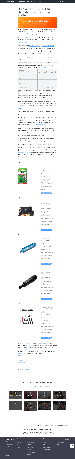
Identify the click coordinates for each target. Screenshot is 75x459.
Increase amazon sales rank (23, 367)
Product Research (48, 45)
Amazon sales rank (29, 31)
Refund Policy (29, 444)
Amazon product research (22, 360)
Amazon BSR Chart (50, 140)
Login (63, 1)
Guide (44, 440)
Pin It (50, 422)
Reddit (33, 422)
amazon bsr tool (46, 67)
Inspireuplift (36, 157)
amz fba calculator (22, 42)
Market (31, 1)
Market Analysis (34, 45)
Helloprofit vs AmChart (22, 355)
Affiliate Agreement (30, 442)
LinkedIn (46, 422)
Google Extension (30, 454)
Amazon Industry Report (47, 449)
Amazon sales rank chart (25, 152)
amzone (20, 108)
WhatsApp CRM (60, 440)
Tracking (18, 447)
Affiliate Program (30, 440)
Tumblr (36, 422)
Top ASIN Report (46, 445)
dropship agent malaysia (28, 369)
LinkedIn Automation (60, 442)
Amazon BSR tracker (22, 357)
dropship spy (24, 349)
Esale (58, 444)
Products (19, 1)
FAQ (28, 450)
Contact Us (29, 449)
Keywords (19, 442)
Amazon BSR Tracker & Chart (32, 37)
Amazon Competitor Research (32, 455)
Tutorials (44, 442)
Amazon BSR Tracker (29, 345)
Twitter (29, 422)
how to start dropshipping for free (39, 124)
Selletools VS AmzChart (22, 362)
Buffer (43, 422)
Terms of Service (30, 447)
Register (66, 1)
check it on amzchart (46, 193)
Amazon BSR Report (46, 447)
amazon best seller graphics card (26, 126)
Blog (44, 444)
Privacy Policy (29, 445)
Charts (28, 1)
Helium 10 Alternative (31, 452)
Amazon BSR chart (21, 364)
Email (40, 422)
